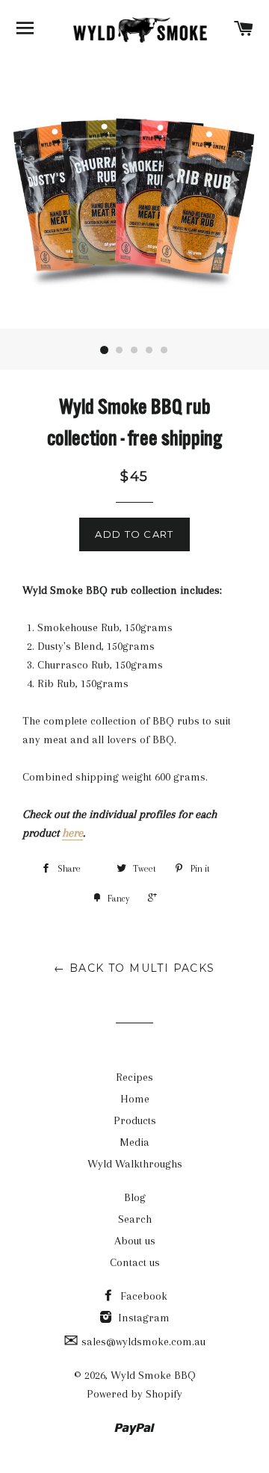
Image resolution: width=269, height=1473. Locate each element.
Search (135, 1219)
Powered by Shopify (134, 1394)
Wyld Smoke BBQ (153, 1375)
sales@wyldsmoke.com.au (141, 1341)
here (72, 833)
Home (134, 1098)
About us (134, 1240)
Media (134, 1142)
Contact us (135, 1262)
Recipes (134, 1077)
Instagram (142, 1317)
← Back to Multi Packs (134, 968)
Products (135, 1120)
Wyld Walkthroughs (134, 1163)
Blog (135, 1197)
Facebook (142, 1296)
